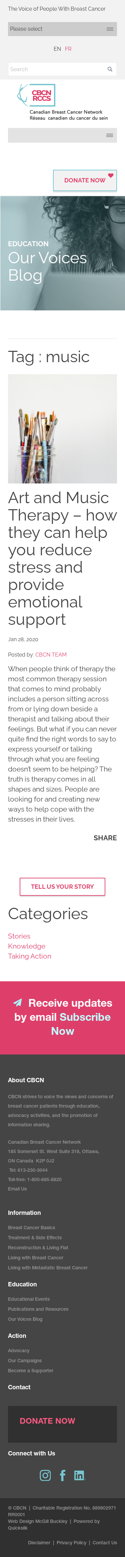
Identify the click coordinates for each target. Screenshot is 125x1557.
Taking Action (29, 956)
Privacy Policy (71, 1543)
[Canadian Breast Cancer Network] (62, 102)
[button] (110, 69)
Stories (19, 936)
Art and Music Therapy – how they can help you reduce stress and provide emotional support (62, 558)
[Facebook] (62, 1475)
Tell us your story (62, 886)
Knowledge (26, 946)
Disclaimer (39, 1543)
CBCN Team (51, 655)
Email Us (17, 1189)
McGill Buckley (51, 1522)
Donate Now (85, 180)
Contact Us (105, 1543)
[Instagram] (45, 1475)
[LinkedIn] (80, 1475)
